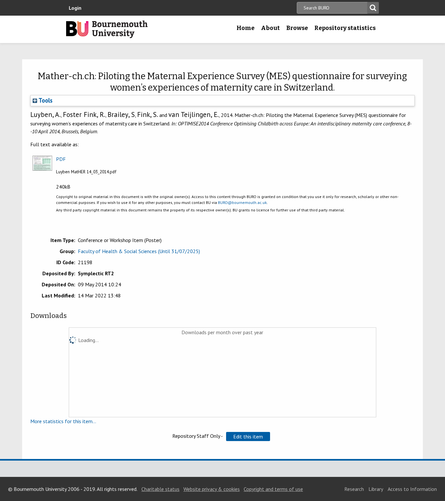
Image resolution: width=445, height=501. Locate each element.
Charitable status (160, 489)
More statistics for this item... (63, 421)
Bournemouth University (107, 29)
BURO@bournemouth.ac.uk (242, 202)
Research (354, 489)
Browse (297, 28)
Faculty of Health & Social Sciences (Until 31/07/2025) (139, 251)
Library (375, 489)
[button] (248, 436)
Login (75, 8)
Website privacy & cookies (211, 489)
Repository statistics (345, 28)
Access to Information (412, 489)
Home (245, 28)
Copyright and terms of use (273, 489)
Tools (44, 100)
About (270, 28)
